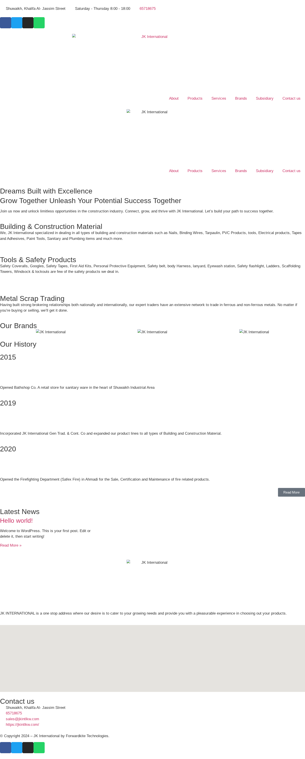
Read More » (10, 545)
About (174, 98)
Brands (241, 98)
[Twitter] (16, 22)
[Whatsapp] (39, 22)
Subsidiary (265, 98)
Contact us (291, 98)
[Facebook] (5, 22)
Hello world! (16, 520)
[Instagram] (27, 22)
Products (195, 98)
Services (218, 98)
